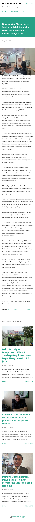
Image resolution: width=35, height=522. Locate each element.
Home (4, 11)
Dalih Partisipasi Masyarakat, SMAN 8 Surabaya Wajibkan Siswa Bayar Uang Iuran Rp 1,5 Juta (16, 355)
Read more (29, 381)
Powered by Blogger (18, 517)
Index (9, 309)
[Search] (27, 3)
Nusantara (14, 11)
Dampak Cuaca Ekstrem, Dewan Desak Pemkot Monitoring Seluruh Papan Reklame (17, 481)
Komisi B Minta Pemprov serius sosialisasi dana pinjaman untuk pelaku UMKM (16, 419)
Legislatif (15, 309)
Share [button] (28, 309)
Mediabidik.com (11, 3)
